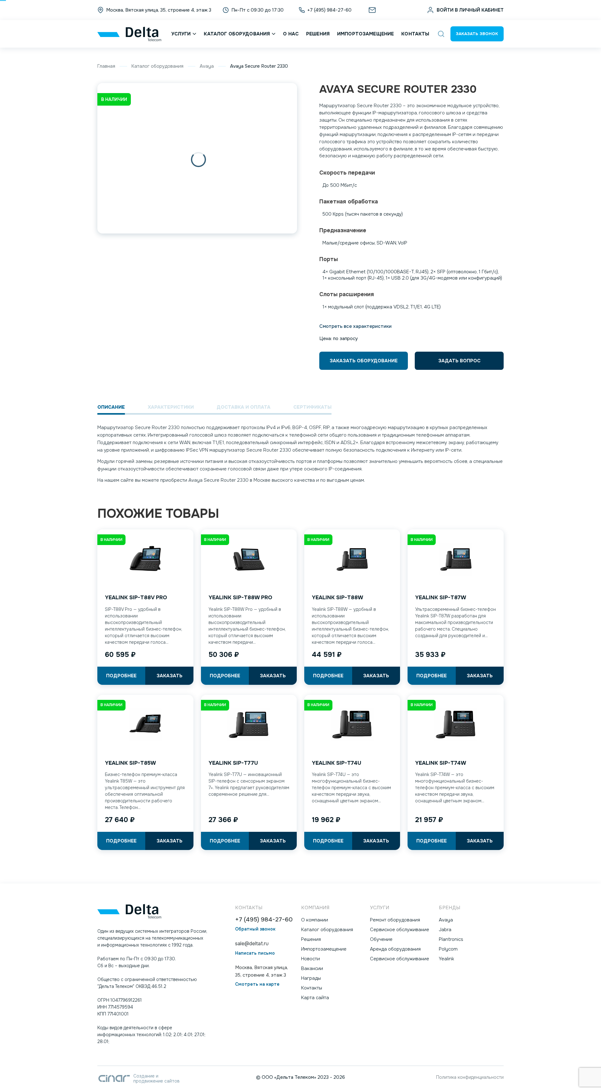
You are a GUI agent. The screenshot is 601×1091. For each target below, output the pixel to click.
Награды (311, 978)
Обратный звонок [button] (255, 929)
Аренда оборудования (395, 949)
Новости (310, 959)
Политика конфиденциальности (470, 1077)
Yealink (446, 959)
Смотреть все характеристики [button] (355, 326)
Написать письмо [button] (255, 953)
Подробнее (121, 676)
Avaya (207, 66)
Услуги (181, 34)
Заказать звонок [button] (477, 33)
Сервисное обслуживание (399, 929)
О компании (314, 920)
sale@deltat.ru (394, 10)
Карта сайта (315, 997)
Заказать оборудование (364, 361)
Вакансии (312, 968)
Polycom (448, 949)
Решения (318, 34)
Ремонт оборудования (395, 920)
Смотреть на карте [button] (257, 984)
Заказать (169, 676)
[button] (441, 34)
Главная (106, 66)
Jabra (445, 929)
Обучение (381, 939)
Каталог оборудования (237, 34)
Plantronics (451, 939)
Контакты (415, 34)
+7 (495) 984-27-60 (264, 919)
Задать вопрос (459, 361)
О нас (291, 34)
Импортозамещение (365, 34)
